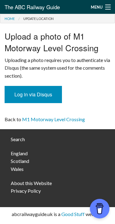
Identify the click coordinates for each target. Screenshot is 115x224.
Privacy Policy (26, 191)
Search (18, 139)
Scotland (20, 161)
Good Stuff (73, 214)
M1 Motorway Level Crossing (53, 119)
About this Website (31, 183)
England (19, 153)
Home (10, 19)
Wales (17, 169)
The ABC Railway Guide (32, 7)
